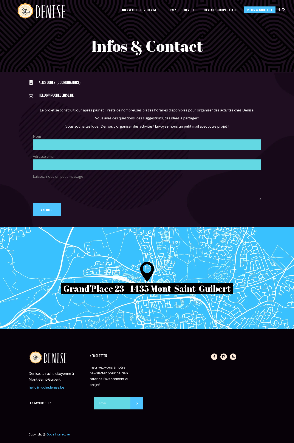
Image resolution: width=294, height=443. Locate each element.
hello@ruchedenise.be (46, 387)
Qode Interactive (58, 434)
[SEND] (136, 403)
